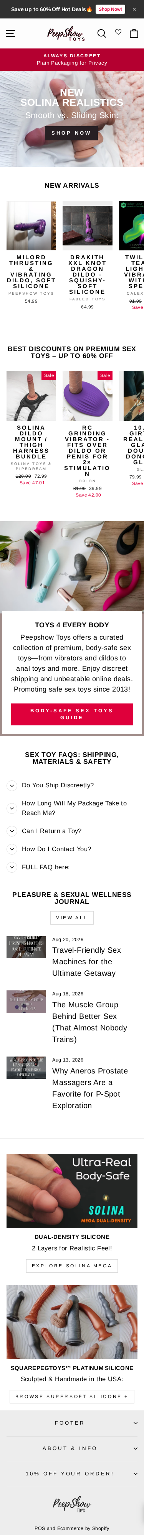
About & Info (70, 1448)
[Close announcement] (134, 9)
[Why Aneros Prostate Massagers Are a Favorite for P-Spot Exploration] (26, 1068)
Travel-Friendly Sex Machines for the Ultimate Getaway (86, 961)
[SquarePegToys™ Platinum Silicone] (72, 1322)
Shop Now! (110, 9)
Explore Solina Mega (72, 1265)
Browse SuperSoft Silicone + (72, 1396)
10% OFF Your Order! (70, 1474)
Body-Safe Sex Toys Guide (71, 714)
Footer (70, 1423)
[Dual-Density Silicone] (72, 1191)
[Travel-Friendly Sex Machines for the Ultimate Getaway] (26, 947)
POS (40, 1528)
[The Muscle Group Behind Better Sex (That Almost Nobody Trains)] (26, 1001)
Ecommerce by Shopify (83, 1528)
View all (72, 917)
